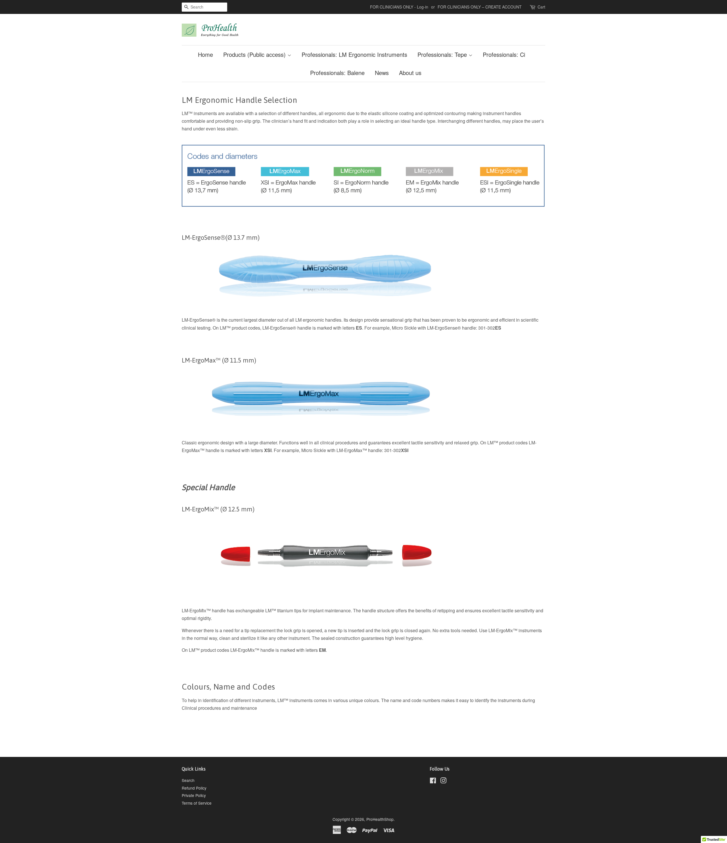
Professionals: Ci (504, 54)
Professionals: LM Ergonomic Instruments (354, 54)
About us (410, 72)
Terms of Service (197, 803)
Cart (541, 7)
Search (188, 780)
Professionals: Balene (337, 72)
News (382, 72)
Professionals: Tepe (443, 54)
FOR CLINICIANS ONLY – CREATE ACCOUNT (480, 7)
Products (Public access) (255, 54)
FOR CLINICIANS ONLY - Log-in (399, 7)
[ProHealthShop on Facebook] (433, 781)
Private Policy (194, 795)
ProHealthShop (380, 819)
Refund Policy (194, 788)
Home (205, 54)
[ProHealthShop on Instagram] (443, 781)
